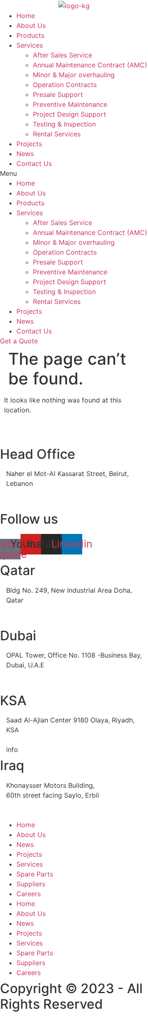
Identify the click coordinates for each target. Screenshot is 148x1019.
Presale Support (58, 94)
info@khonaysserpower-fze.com (56, 685)
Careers (28, 894)
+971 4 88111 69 (31, 675)
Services (29, 45)
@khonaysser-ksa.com (53, 749)
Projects (29, 144)
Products (30, 35)
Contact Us (34, 163)
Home (25, 16)
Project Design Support (69, 114)
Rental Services (57, 134)
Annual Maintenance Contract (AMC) (90, 65)
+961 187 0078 (29, 493)
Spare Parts (34, 874)
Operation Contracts (65, 85)
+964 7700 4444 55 (37, 805)
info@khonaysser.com (40, 503)
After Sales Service (62, 55)
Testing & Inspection (64, 124)
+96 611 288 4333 (35, 740)
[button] (74, 173)
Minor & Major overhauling (74, 75)
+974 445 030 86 (33, 610)
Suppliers (30, 884)
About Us (31, 25)
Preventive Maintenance (70, 104)
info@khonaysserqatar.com (48, 620)
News (25, 154)
